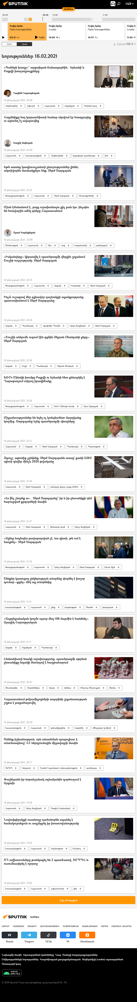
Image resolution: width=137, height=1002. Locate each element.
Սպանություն (57, 848)
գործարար (92, 768)
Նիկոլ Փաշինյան (78, 325)
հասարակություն (34, 155)
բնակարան (107, 607)
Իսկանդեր (76, 285)
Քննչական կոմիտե (102, 727)
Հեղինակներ (11, 105)
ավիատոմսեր (57, 888)
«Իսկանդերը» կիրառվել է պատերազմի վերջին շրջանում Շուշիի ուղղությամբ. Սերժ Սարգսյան (44, 258)
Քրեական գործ (57, 526)
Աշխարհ (31, 105)
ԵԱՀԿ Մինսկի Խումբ (64, 406)
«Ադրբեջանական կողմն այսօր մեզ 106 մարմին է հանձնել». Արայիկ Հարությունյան (46, 620)
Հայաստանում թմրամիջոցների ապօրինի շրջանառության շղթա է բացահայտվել (45, 701)
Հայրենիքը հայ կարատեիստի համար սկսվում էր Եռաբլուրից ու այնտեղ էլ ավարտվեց (47, 119)
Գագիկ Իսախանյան (60, 808)
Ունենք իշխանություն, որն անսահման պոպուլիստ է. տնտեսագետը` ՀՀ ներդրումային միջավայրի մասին (41, 741)
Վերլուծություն (49, 926)
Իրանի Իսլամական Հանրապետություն (58, 768)
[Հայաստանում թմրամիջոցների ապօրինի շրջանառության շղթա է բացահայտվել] (113, 708)
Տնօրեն (89, 607)
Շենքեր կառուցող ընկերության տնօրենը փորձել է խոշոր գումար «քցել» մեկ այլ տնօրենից (44, 580)
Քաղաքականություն (15, 195)
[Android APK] (12, 973)
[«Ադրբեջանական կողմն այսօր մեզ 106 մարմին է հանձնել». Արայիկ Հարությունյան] (113, 628)
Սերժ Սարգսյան (62, 195)
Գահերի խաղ (90, 105)
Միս (50, 245)
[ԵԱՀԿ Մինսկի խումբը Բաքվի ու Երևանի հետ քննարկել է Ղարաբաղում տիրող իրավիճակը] (113, 386)
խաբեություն (71, 607)
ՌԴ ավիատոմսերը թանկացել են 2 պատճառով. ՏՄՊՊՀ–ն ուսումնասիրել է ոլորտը (46, 862)
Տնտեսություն (11, 245)
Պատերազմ (27, 325)
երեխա (67, 687)
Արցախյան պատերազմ (84, 155)
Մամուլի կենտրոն (121, 926)
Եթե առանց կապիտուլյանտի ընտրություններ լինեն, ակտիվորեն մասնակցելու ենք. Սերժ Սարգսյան (41, 169)
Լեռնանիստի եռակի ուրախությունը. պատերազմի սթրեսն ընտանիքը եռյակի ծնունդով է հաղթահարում (45, 661)
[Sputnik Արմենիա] (16, 6)
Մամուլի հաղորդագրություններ (80, 954)
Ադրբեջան (70, 105)
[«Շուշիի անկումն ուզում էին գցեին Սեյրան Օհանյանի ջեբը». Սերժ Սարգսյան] (113, 346)
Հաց (63, 245)
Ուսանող (77, 848)
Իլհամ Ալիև (109, 567)
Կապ (58, 954)
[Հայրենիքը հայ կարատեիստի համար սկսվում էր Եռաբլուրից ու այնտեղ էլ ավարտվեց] (113, 126)
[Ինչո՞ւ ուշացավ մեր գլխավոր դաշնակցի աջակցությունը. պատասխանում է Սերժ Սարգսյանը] (113, 306)
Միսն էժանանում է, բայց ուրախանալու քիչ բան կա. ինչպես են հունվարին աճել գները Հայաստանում (46, 209)
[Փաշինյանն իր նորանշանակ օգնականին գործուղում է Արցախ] (113, 788)
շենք (53, 607)
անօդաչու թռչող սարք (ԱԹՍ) (64, 486)
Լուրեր (6, 926)
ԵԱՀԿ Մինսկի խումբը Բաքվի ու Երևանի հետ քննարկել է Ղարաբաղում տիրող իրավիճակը (44, 379)
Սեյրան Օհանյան (65, 366)
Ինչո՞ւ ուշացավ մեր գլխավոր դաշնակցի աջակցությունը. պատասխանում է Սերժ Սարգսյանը (44, 299)
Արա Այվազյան (91, 406)
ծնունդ (112, 687)
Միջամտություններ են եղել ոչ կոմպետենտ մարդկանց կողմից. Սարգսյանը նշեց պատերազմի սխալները (42, 419)
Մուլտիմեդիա (33, 687)
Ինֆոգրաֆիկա (71, 926)
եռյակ (52, 687)
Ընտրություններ (86, 195)
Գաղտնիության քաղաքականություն (60, 959)
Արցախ (57, 285)
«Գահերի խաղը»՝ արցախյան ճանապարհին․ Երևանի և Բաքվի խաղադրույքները (44, 69)
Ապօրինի (79, 727)
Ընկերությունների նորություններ (20, 959)
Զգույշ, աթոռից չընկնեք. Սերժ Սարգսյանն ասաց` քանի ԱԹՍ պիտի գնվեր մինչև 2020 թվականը (48, 460)
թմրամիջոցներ (58, 727)
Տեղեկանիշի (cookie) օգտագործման (102, 959)
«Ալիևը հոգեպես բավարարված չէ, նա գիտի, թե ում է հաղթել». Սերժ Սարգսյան (42, 540)
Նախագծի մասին (12, 954)
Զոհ (106, 155)
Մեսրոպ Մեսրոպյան (90, 687)
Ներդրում (26, 768)
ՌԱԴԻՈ (8, 768)
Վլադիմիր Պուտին (51, 325)
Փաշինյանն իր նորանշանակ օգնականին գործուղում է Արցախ (42, 781)
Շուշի (24, 366)
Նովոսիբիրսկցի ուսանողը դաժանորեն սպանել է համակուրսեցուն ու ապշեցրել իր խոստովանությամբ (41, 821)
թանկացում (101, 245)
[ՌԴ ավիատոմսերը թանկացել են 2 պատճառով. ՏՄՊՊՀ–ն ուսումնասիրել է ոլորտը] (113, 869)
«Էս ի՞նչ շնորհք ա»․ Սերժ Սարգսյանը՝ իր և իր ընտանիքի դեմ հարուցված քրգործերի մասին (48, 500)
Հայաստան (49, 105)
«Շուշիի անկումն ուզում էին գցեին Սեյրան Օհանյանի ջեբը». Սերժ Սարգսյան (47, 339)
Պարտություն (94, 446)
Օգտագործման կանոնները (38, 954)
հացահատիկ (81, 245)
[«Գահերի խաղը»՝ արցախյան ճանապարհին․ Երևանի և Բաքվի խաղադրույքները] (113, 76)
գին (75, 888)
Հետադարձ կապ (11, 963)
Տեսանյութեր (11, 687)
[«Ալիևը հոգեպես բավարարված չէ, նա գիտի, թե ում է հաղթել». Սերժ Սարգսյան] (113, 547)
